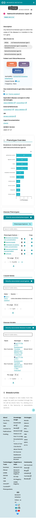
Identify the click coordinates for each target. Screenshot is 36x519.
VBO (25, 437)
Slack (26, 468)
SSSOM (5, 475)
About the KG (18, 449)
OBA (25, 434)
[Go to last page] (21, 262)
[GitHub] (19, 507)
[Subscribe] (16, 504)
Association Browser (17, 458)
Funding (5, 434)
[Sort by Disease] (30, 340)
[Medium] (16, 507)
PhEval (5, 470)
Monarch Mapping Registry (16, 472)
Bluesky (26, 479)
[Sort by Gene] (9, 294)
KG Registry (17, 479)
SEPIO (26, 442)
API (15, 425)
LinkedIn (27, 473)
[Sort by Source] (17, 294)
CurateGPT (6, 486)
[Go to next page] (18, 262)
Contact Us (7, 429)
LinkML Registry (16, 483)
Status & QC (18, 434)
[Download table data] (13, 266)
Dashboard (17, 455)
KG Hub (16, 476)
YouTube (27, 476)
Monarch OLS (18, 467)
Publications (7, 431)
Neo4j (16, 428)
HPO (25, 429)
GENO (26, 440)
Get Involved (28, 465)
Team (5, 423)
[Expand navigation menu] (34, 2)
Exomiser (6, 467)
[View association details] (24, 239)
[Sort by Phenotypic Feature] (18, 235)
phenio (5, 123)
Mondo (26, 420)
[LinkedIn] (16, 510)
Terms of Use (18, 444)
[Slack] (19, 504)
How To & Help (18, 436)
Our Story (6, 420)
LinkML (5, 473)
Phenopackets (7, 489)
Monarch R (17, 431)
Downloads (17, 423)
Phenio (26, 431)
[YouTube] (19, 510)
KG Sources (17, 452)
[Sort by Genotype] (22, 340)
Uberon (26, 423)
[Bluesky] (18, 513)
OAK (4, 478)
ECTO (26, 445)
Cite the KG (17, 446)
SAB (4, 426)
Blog (25, 470)
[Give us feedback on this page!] (33, 410)
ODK (4, 481)
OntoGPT (6, 484)
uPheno (26, 426)
